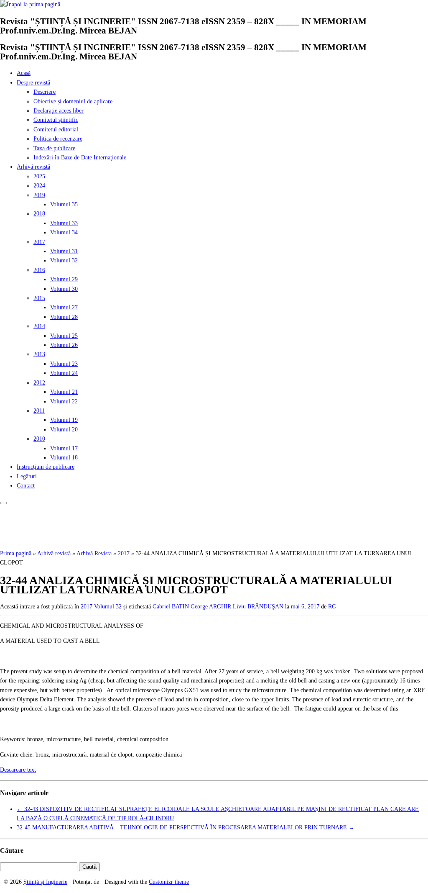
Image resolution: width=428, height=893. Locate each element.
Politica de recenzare (57, 139)
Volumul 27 (64, 307)
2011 (39, 411)
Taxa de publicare (54, 148)
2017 (39, 242)
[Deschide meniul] (3, 503)
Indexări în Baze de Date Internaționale (79, 157)
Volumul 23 (64, 364)
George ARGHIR (212, 606)
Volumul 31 (64, 251)
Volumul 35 (64, 204)
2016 (39, 270)
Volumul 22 (64, 401)
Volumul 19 (64, 420)
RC (332, 606)
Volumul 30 (64, 289)
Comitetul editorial (55, 129)
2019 (39, 195)
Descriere (44, 92)
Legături (27, 476)
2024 (39, 185)
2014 (39, 326)
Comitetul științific (55, 120)
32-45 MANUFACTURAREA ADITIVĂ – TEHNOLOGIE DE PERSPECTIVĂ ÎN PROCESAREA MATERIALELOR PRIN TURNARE (185, 827)
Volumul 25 (64, 336)
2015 (39, 298)
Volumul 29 (64, 279)
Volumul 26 (64, 345)
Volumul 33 (64, 223)
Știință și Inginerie (45, 882)
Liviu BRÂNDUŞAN (259, 606)
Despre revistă (33, 83)
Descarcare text (18, 770)
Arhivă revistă (33, 167)
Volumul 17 (64, 448)
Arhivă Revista (94, 553)
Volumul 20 (64, 429)
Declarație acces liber (58, 111)
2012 (39, 383)
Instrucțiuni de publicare (45, 467)
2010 (39, 439)
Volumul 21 (64, 392)
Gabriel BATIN (172, 606)
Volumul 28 (64, 317)
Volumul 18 (64, 457)
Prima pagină (15, 553)
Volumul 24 (64, 373)
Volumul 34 (64, 232)
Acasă (24, 73)
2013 (39, 354)
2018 (39, 213)
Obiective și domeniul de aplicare (72, 101)
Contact (26, 485)
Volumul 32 (64, 260)
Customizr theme (169, 882)
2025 (39, 176)
